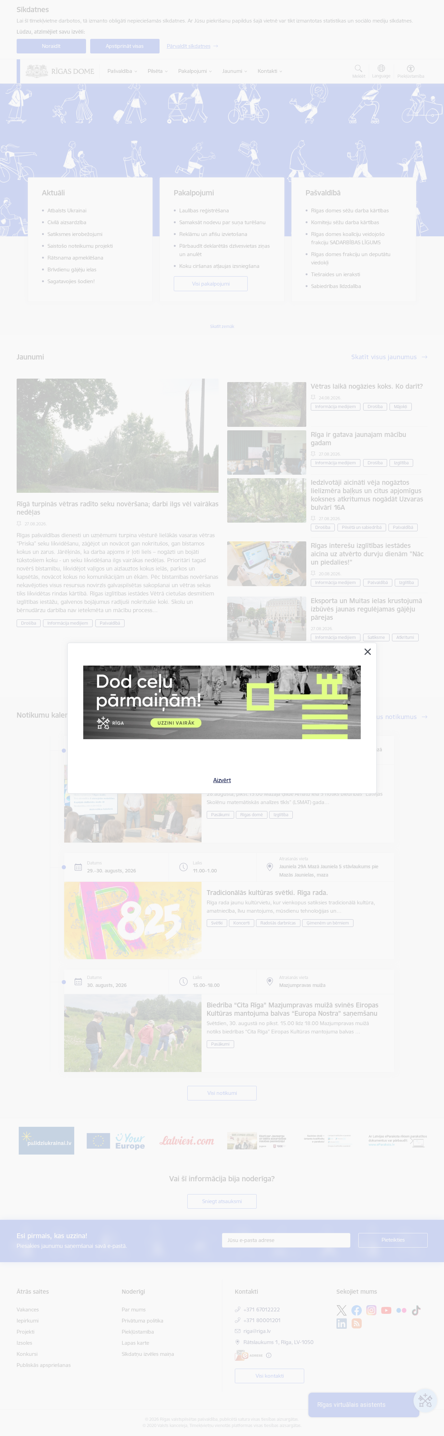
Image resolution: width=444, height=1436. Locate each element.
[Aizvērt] (368, 652)
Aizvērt (222, 780)
